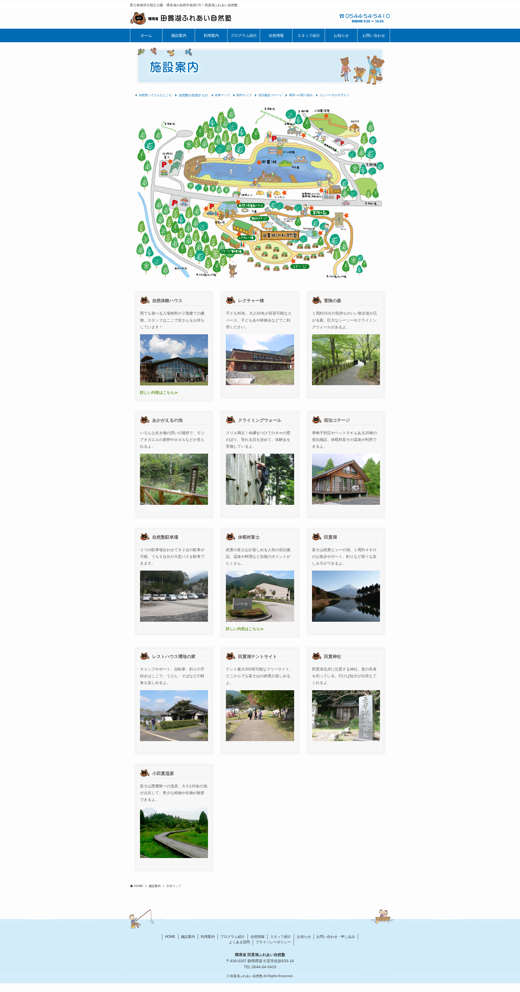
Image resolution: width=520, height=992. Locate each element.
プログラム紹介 (232, 937)
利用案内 (208, 937)
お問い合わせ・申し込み (335, 937)
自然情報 (258, 937)
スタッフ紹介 (280, 937)
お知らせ (304, 937)
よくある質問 (239, 942)
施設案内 (188, 937)
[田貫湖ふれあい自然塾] (195, 18)
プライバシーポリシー (273, 942)
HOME (170, 937)
